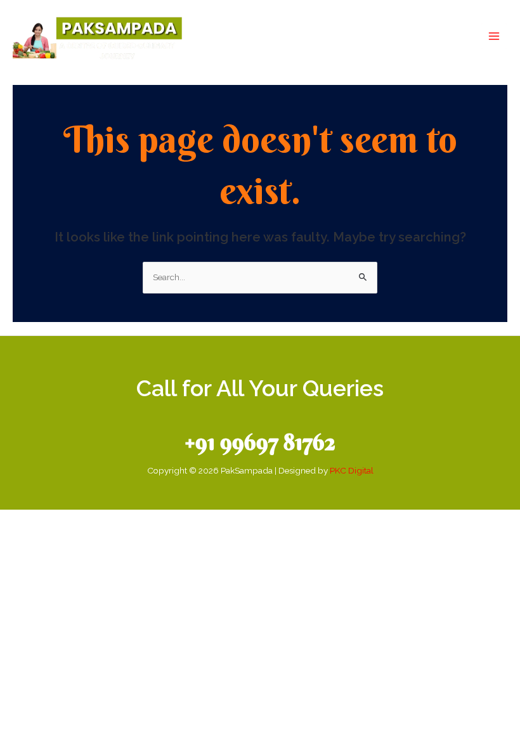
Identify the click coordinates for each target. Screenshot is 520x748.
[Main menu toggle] (494, 36)
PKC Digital (352, 470)
